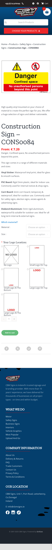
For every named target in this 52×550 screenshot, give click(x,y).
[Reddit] (29, 348)
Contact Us (11, 469)
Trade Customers (14, 466)
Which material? (9, 222)
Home (4, 44)
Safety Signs (25, 44)
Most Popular (12, 434)
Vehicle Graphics (14, 431)
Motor (9, 416)
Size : (3, 234)
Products (13, 44)
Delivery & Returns (14, 458)
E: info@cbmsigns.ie (15, 506)
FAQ (7, 462)
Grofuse (40, 531)
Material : (5, 227)
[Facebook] (6, 348)
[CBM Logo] (25, 8)
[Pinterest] (40, 348)
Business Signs (13, 423)
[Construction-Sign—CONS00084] (26, 76)
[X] (17, 348)
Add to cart (10, 333)
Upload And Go (13, 438)
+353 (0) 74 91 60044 (13, 4)
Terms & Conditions (15, 476)
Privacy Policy (12, 473)
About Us (10, 455)
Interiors (10, 427)
